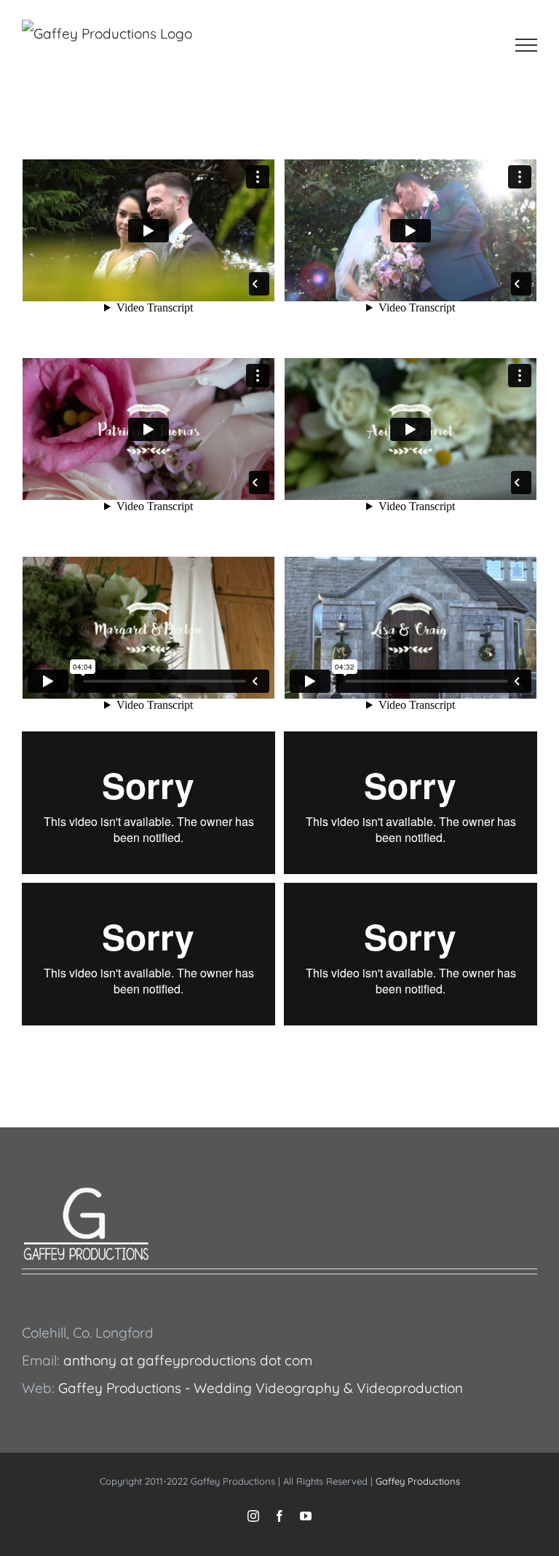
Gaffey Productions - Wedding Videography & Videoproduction (260, 1388)
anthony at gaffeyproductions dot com (187, 1360)
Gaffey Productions (418, 1481)
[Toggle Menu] (526, 45)
